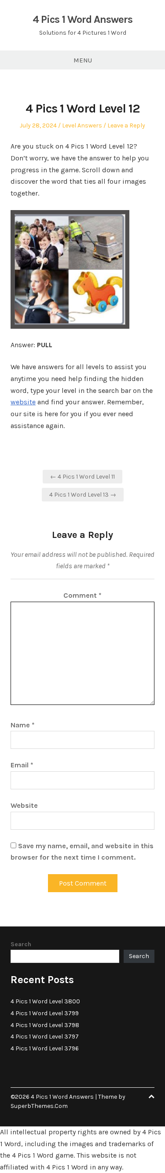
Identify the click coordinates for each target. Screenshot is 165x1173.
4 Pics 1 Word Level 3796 (45, 1048)
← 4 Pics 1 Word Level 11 (82, 476)
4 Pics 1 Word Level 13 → (82, 494)
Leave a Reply (126, 125)
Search (21, 944)
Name (23, 725)
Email (22, 765)
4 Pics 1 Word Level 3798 (45, 1025)
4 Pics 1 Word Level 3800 (45, 1001)
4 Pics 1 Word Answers (82, 19)
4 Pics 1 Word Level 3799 (45, 1013)
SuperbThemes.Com (39, 1106)
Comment (82, 595)
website (23, 402)
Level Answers (82, 125)
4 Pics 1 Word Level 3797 (45, 1036)
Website (24, 805)
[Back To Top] (151, 1096)
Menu (82, 60)
